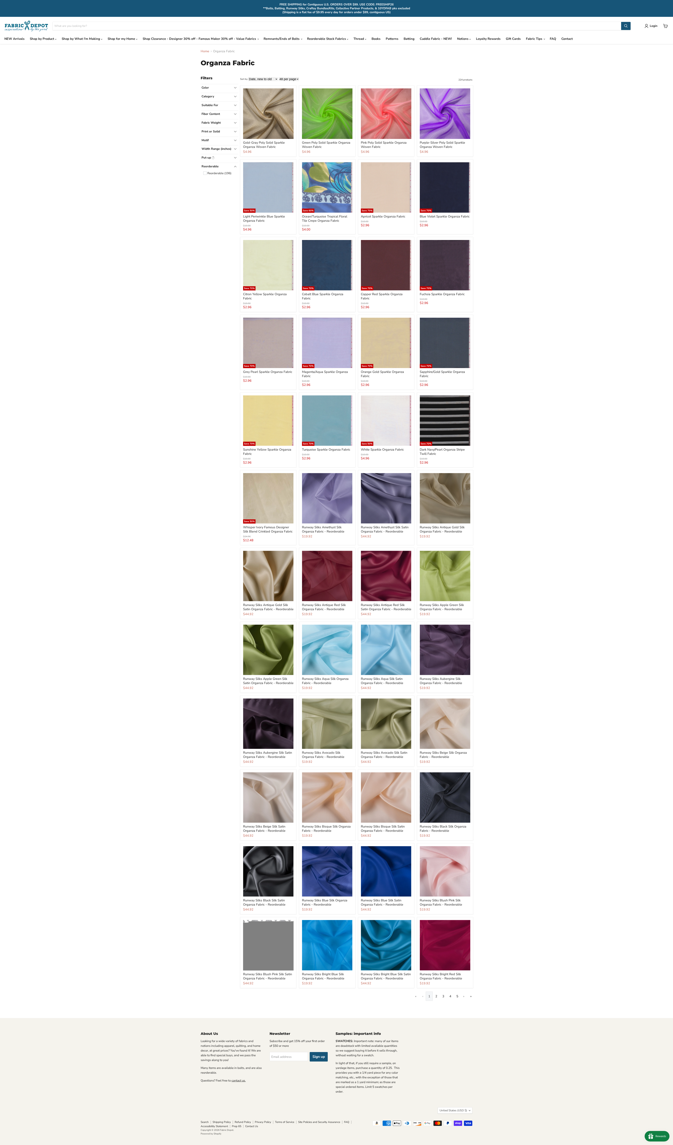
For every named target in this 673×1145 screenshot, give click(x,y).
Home (205, 51)
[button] (652, 26)
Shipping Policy (222, 1122)
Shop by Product (42, 39)
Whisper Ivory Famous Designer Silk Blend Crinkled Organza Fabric (268, 529)
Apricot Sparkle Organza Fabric (383, 216)
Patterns (392, 39)
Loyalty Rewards (488, 39)
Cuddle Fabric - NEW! (436, 39)
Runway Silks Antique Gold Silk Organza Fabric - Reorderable (442, 529)
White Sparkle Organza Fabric (382, 449)
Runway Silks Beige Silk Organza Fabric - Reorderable (443, 755)
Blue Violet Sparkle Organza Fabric (445, 216)
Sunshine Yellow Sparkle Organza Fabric (267, 451)
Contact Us (251, 1126)
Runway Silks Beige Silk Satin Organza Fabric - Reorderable (264, 828)
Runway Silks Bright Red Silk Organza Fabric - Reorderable (441, 976)
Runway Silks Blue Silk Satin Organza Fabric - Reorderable (382, 902)
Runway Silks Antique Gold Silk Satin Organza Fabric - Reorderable (268, 607)
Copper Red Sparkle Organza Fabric (382, 296)
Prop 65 (236, 1126)
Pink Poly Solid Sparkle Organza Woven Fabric (384, 144)
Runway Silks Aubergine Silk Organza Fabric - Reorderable (441, 681)
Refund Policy (243, 1122)
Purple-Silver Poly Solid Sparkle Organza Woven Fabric (442, 144)
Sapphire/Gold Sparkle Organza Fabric (442, 374)
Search (205, 1122)
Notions (463, 39)
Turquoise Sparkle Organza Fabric (326, 449)
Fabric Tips (534, 39)
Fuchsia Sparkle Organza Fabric (442, 294)
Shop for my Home (122, 39)
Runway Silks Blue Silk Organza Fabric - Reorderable (324, 902)
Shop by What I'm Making (81, 39)
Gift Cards (513, 39)
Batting (409, 39)
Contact (567, 39)
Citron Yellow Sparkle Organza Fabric (265, 296)
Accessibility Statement (214, 1126)
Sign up (318, 1056)
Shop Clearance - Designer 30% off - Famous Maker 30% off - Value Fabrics (200, 39)
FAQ (553, 39)
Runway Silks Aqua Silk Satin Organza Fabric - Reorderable (382, 681)
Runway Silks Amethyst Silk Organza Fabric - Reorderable (323, 529)
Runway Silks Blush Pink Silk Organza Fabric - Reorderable (441, 902)
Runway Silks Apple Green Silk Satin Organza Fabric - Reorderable (268, 681)
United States (453, 1110)
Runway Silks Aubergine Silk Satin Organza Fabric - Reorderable (267, 755)
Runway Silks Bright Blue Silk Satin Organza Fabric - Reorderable (386, 976)
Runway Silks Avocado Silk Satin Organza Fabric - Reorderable (384, 755)
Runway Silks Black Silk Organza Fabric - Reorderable (443, 828)
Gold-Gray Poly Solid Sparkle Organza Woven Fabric (264, 144)
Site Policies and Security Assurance (319, 1122)
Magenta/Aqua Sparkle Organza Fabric (325, 374)
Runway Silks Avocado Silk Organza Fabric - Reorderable (323, 755)
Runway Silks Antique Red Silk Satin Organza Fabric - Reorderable (386, 607)
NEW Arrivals (14, 39)
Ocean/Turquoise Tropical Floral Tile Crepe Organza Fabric (324, 218)
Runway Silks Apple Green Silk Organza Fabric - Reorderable (442, 607)
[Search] (626, 26)
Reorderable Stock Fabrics (327, 39)
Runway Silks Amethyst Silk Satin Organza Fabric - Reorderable (385, 529)
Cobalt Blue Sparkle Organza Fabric (322, 296)
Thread (359, 39)
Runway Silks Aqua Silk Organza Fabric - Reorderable (325, 681)
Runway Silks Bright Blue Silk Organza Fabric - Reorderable (323, 976)
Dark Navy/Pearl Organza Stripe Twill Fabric (442, 451)
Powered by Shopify (211, 1133)
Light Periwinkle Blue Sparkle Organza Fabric (264, 218)
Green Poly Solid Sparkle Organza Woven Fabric (326, 144)
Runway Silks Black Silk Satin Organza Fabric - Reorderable (264, 902)
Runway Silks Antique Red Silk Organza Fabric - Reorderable (324, 607)
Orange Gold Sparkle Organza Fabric (382, 374)
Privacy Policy (263, 1122)
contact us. (239, 1081)
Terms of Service (284, 1122)
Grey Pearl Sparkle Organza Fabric (267, 372)
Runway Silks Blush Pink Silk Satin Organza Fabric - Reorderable (267, 976)
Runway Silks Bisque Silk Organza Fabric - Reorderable (326, 828)
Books (376, 39)
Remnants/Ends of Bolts (282, 39)
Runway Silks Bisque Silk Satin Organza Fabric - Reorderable (383, 828)
